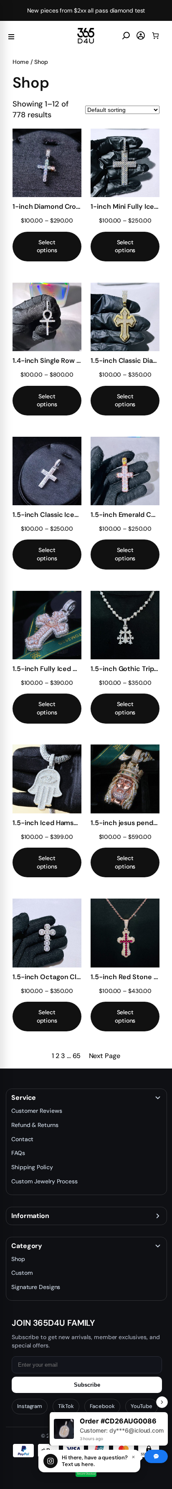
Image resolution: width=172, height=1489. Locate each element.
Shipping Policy (32, 1167)
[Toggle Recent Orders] (162, 1402)
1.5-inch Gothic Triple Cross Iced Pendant (125, 668)
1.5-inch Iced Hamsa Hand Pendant (47, 822)
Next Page (104, 1055)
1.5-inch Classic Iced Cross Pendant (47, 514)
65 (77, 1055)
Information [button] (30, 1216)
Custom (22, 1272)
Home (21, 62)
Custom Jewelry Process (44, 1181)
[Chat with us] (156, 1456)
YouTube (141, 1406)
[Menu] (11, 35)
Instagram (29, 1406)
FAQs (18, 1153)
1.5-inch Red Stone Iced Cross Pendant (125, 976)
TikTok (65, 1406)
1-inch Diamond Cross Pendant (47, 206)
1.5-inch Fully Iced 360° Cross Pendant (47, 668)
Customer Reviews (36, 1110)
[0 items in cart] (155, 35)
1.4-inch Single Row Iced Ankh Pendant (47, 360)
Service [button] (23, 1098)
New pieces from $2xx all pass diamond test (86, 10)
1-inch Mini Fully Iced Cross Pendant (125, 206)
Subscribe (87, 1385)
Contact (22, 1139)
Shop (18, 1259)
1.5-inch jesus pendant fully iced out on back (125, 822)
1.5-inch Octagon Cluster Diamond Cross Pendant (47, 976)
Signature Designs (35, 1287)
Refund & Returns (34, 1125)
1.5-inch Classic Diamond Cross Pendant (125, 360)
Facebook (102, 1406)
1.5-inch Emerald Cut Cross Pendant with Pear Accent (125, 514)
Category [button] (26, 1246)
